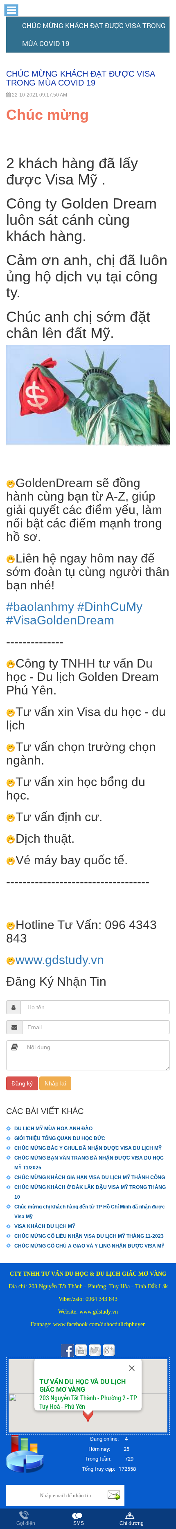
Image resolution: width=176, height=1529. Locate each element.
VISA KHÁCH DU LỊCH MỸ (44, 1226)
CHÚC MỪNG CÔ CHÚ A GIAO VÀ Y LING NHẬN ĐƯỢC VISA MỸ (89, 1246)
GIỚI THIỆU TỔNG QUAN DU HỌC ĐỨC (59, 1138)
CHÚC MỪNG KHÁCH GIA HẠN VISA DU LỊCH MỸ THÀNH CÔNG (89, 1177)
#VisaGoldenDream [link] (60, 620)
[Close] (132, 1368)
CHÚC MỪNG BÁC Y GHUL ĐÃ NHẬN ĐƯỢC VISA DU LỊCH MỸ (88, 1148)
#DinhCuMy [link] (109, 606)
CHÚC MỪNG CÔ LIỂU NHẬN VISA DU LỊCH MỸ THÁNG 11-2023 (89, 1236)
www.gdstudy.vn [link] (60, 960)
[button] (88, 115)
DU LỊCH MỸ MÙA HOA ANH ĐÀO (53, 1128)
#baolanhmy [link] (40, 606)
